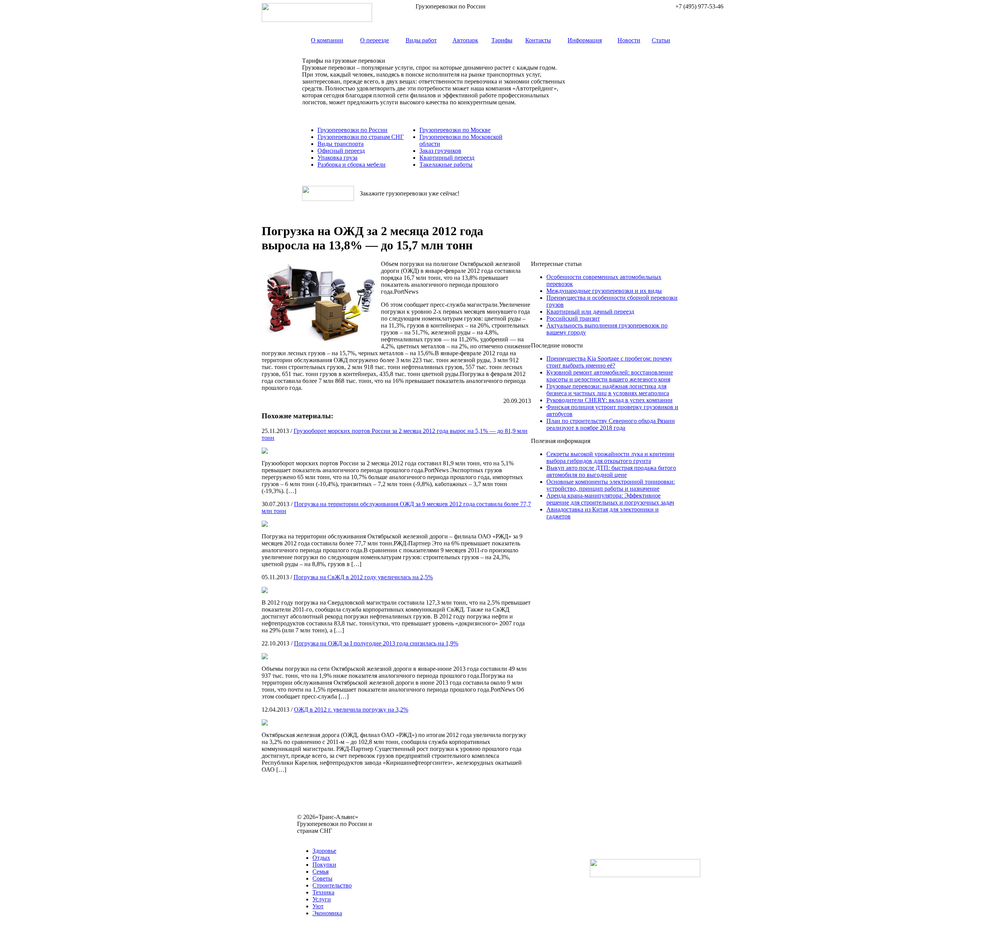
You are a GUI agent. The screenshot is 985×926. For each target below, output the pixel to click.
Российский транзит (573, 318)
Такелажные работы (445, 164)
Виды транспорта (340, 143)
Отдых (321, 857)
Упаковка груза (337, 157)
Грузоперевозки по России (352, 130)
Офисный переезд (341, 150)
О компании (327, 40)
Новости (629, 40)
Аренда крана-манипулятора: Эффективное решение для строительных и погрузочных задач (610, 499)
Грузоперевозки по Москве (455, 130)
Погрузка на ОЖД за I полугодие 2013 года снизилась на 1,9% (376, 643)
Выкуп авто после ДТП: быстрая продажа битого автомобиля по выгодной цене (611, 471)
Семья (320, 871)
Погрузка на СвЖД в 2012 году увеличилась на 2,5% (363, 577)
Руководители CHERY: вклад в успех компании (609, 400)
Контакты (538, 40)
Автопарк (465, 40)
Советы (322, 878)
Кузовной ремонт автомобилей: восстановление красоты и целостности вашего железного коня (609, 376)
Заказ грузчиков (440, 150)
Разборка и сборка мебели (351, 164)
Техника (323, 892)
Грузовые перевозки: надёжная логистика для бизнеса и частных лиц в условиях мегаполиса (607, 389)
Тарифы (502, 40)
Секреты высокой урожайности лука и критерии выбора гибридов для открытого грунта (610, 457)
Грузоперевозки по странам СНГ (360, 137)
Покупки (324, 864)
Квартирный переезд (446, 157)
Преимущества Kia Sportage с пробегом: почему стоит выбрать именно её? (609, 362)
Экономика (327, 913)
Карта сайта (312, 837)
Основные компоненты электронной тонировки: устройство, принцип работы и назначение (610, 485)
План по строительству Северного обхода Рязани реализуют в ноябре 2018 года (610, 424)
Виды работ (421, 40)
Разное (338, 837)
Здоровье (324, 850)
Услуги (321, 899)
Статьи (661, 40)
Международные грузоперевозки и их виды (604, 290)
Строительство (332, 885)
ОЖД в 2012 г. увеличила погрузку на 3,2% (351, 709)
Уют (318, 906)
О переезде (374, 40)
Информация (585, 40)
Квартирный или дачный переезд (590, 311)
